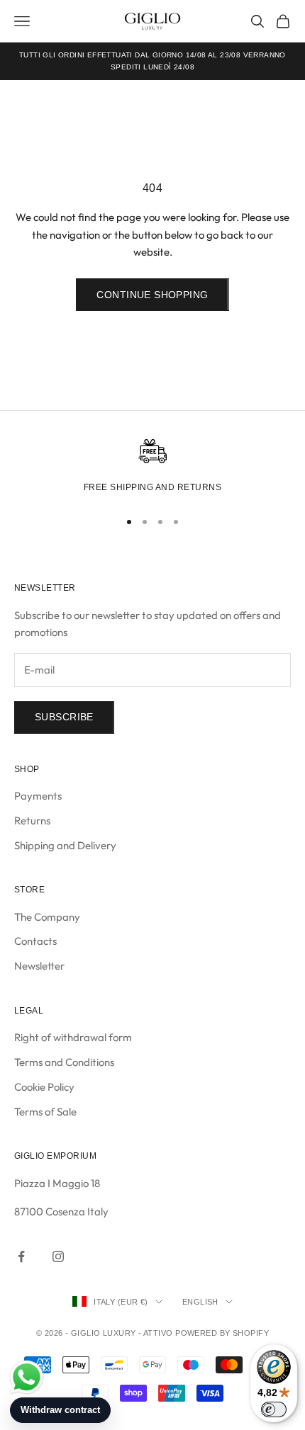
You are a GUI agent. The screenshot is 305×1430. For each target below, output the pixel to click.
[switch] (274, 1409)
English (200, 1302)
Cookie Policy (44, 1087)
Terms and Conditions (64, 1062)
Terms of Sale (45, 1111)
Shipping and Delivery (65, 845)
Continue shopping (152, 294)
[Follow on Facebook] (21, 1256)
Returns (32, 820)
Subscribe (64, 716)
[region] (152, 468)
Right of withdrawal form (73, 1037)
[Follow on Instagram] (58, 1256)
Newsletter (39, 965)
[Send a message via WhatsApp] (26, 1377)
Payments (38, 795)
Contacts (35, 941)
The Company (47, 917)
